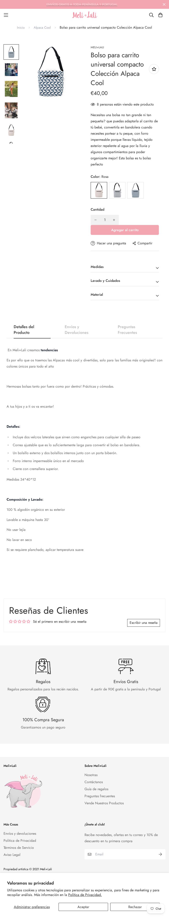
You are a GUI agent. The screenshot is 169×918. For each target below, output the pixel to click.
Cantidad (97, 209)
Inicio (21, 27)
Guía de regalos (96, 789)
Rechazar (135, 906)
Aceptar (83, 906)
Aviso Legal (12, 854)
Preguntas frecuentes (99, 796)
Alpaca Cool (42, 27)
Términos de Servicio (19, 847)
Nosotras (90, 774)
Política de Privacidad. (85, 894)
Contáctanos (93, 781)
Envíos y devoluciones (20, 833)
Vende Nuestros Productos (104, 803)
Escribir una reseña (144, 622)
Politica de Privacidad (20, 840)
